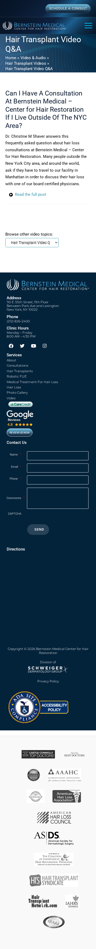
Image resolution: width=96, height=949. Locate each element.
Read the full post (30, 194)
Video (11, 398)
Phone (15, 478)
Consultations (17, 365)
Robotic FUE (17, 376)
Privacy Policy (48, 681)
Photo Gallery (17, 393)
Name (15, 454)
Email (16, 467)
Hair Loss (14, 387)
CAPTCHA (14, 513)
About (11, 360)
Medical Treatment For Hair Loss (32, 382)
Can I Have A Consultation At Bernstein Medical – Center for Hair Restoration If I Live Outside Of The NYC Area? (46, 109)
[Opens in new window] (38, 706)
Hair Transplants (20, 371)
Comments (16, 498)
